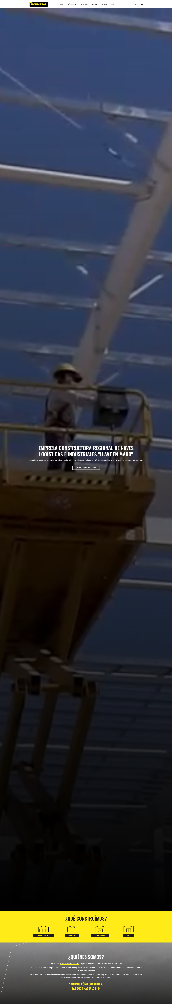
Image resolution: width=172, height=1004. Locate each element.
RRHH (112, 4)
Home (61, 4)
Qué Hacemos (84, 4)
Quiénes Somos (71, 4)
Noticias (94, 4)
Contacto (104, 4)
